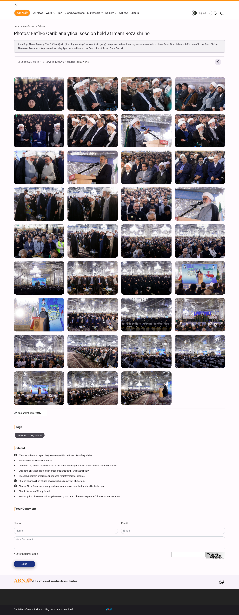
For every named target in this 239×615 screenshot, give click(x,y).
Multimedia (93, 12)
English (201, 13)
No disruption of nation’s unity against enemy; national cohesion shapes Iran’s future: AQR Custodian (69, 496)
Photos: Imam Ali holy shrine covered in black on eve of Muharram (52, 481)
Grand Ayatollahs (75, 12)
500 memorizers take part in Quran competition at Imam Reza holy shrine (55, 455)
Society (109, 12)
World (49, 12)
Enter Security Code (26, 553)
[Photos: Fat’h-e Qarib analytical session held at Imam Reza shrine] (39, 94)
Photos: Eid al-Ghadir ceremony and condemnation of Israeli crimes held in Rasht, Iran (62, 486)
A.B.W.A (123, 12)
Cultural (135, 12)
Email (124, 523)
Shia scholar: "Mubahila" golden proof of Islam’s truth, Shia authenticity (54, 470)
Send (24, 563)
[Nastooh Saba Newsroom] (110, 609)
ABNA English (23, 13)
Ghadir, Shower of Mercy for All (34, 491)
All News (38, 12)
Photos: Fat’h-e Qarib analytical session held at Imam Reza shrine (82, 33)
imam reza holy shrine (29, 435)
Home (16, 26)
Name (17, 523)
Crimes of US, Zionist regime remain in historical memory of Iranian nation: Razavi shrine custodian (68, 465)
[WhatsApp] (221, 582)
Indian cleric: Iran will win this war (35, 460)
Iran (60, 12)
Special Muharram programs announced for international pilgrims (52, 476)
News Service (28, 26)
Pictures (41, 26)
